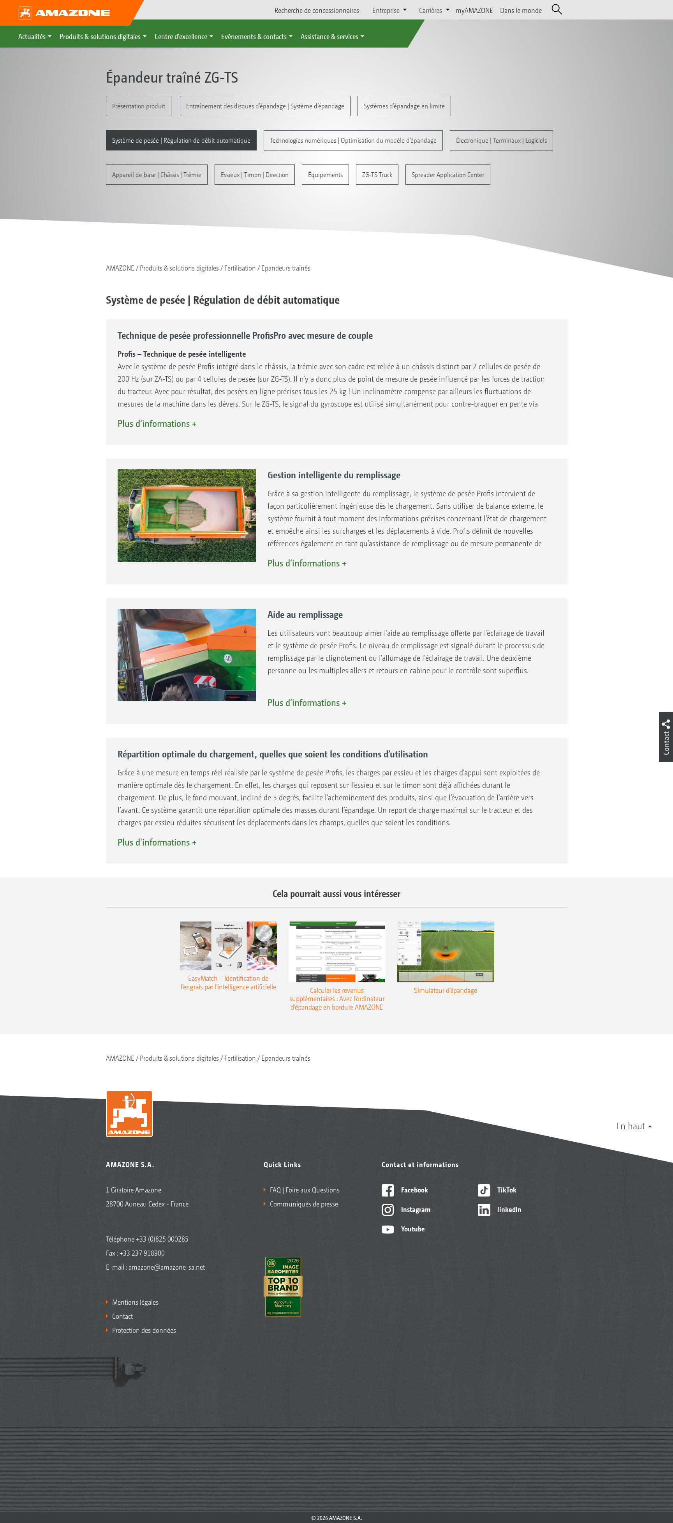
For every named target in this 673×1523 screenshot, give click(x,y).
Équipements (325, 174)
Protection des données (144, 1329)
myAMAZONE (474, 9)
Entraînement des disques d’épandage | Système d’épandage (265, 105)
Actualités (32, 35)
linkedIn (508, 1208)
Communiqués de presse (304, 1203)
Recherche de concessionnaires (317, 9)
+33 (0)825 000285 (162, 1238)
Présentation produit (138, 105)
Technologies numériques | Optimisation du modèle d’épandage (353, 139)
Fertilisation (240, 267)
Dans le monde (521, 9)
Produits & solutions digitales (100, 35)
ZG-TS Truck (377, 174)
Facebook (414, 1189)
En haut (630, 1125)
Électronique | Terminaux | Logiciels (501, 139)
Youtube (412, 1228)
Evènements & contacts (254, 35)
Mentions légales (135, 1301)
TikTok (506, 1189)
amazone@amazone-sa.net (167, 1266)
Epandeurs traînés (285, 267)
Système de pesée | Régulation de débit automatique (181, 139)
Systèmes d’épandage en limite (404, 105)
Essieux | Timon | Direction (255, 174)
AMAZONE (120, 267)
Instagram (415, 1208)
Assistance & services (329, 35)
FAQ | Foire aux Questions (305, 1189)
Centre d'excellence (181, 35)
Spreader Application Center (448, 174)
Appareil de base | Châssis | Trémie (156, 174)
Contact (122, 1315)
